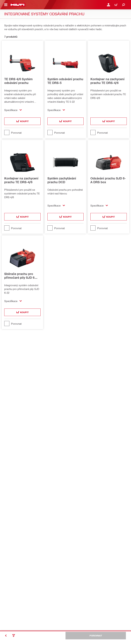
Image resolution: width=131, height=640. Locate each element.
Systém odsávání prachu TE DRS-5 (65, 81)
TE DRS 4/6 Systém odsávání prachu (18, 81)
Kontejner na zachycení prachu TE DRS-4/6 (107, 81)
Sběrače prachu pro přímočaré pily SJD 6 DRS (19, 275)
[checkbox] (22, 132)
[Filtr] (13, 635)
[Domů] (17, 5)
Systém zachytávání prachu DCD (61, 180)
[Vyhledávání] (123, 5)
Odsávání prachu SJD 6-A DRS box (108, 180)
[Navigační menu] (6, 5)
